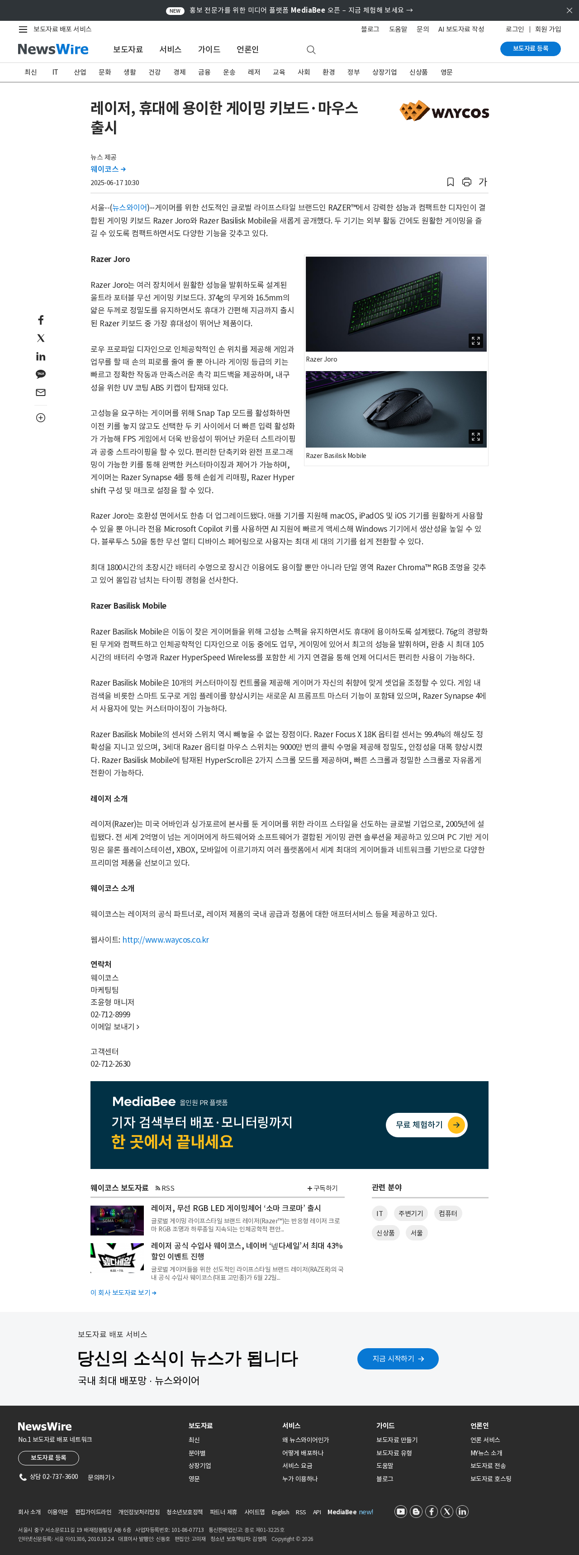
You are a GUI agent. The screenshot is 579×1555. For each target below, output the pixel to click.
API (317, 1512)
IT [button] (379, 1213)
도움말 (398, 29)
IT (55, 72)
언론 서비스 (485, 1440)
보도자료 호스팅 (491, 1479)
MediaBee (341, 1512)
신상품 (418, 72)
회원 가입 (548, 29)
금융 (204, 72)
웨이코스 (107, 169)
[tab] (232, 1425)
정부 (353, 72)
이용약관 (57, 1512)
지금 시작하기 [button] (393, 1358)
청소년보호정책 (184, 1512)
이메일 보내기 (114, 1027)
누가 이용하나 (300, 1479)
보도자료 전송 (488, 1466)
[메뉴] (25, 29)
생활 (129, 72)
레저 (254, 72)
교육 (279, 72)
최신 (30, 72)
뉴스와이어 (129, 208)
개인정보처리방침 (139, 1512)
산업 (80, 72)
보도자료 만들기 (397, 1440)
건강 (154, 72)
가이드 (209, 49)
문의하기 (101, 1478)
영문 (447, 72)
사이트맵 (254, 1512)
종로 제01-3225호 (264, 1529)
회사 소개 (29, 1512)
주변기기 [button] (411, 1213)
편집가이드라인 (93, 1512)
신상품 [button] (385, 1233)
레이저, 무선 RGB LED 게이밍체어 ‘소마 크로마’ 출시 (236, 1208)
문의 (423, 29)
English (281, 1512)
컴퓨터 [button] (448, 1213)
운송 (229, 72)
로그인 (515, 29)
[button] (450, 182)
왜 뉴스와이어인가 (305, 1440)
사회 (304, 72)
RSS (168, 1188)
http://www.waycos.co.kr (165, 940)
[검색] (311, 50)
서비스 (170, 49)
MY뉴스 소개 (486, 1453)
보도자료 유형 (394, 1453)
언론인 (248, 49)
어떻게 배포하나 (302, 1453)
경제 (179, 72)
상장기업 (384, 72)
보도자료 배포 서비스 (62, 29)
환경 (329, 72)
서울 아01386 (69, 1539)
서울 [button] (417, 1233)
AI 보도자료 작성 (461, 29)
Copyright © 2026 (292, 1539)
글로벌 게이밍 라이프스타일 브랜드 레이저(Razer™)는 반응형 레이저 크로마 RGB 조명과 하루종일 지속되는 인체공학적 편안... (245, 1225)
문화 (105, 72)
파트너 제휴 (223, 1512)
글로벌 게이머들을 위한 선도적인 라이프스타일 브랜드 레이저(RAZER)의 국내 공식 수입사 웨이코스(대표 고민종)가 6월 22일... (247, 1273)
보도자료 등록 (531, 48)
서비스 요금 (297, 1466)
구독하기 (325, 1188)
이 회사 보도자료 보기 (123, 1292)
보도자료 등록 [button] (48, 1458)
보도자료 (128, 49)
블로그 (370, 29)
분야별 (197, 1453)
